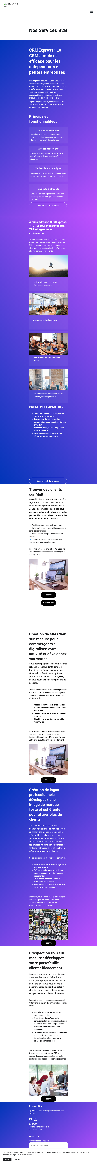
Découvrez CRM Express (48, 205)
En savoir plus (48, 603)
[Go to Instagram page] (35, 1119)
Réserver (48, 595)
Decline (17, 1159)
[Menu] (91, 12)
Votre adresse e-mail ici (39, 1141)
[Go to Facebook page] (30, 1119)
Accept (7, 1159)
